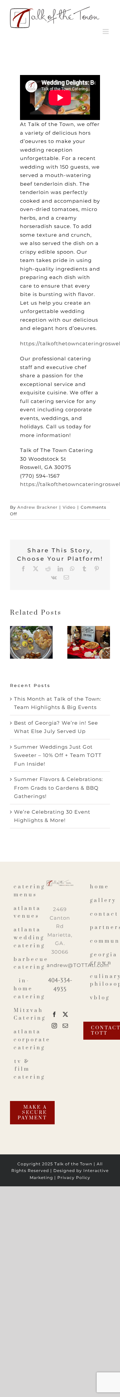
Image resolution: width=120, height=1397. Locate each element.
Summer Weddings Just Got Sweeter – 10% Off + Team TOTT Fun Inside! (58, 755)
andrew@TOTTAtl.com (78, 965)
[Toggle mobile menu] (106, 31)
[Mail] (65, 1025)
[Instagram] (54, 1025)
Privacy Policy (73, 1177)
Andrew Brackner (37, 507)
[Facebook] (54, 1014)
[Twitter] (65, 1014)
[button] (15, 642)
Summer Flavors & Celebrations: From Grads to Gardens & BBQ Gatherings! (58, 787)
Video (69, 507)
